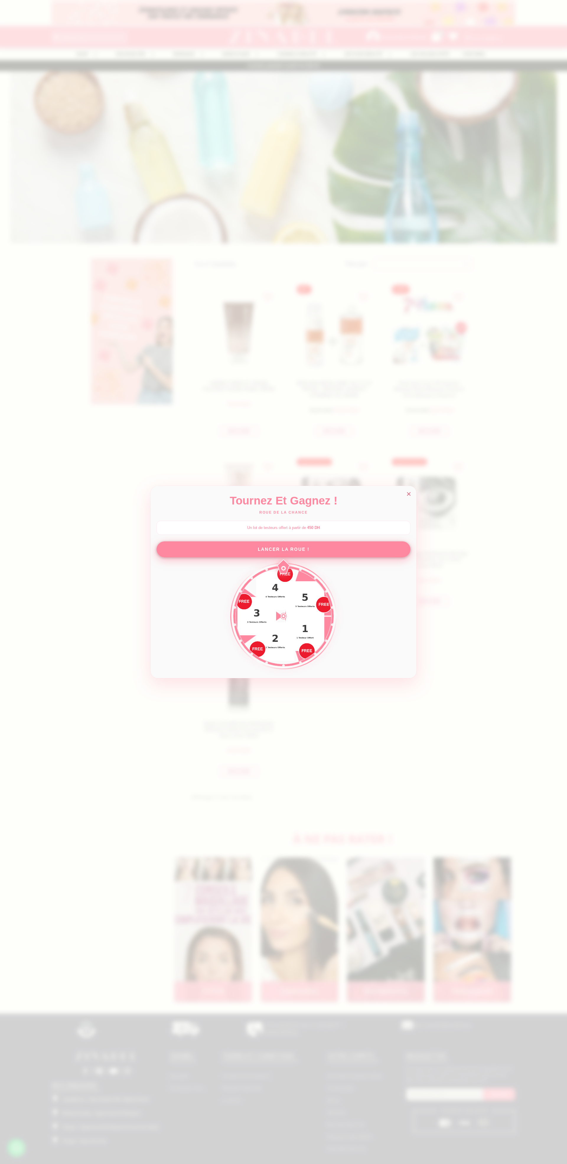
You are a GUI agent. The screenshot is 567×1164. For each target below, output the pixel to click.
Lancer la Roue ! (283, 549)
